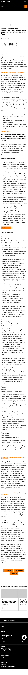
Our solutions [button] (19, 570)
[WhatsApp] (16, 44)
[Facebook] (2, 44)
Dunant (15, 120)
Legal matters (4, 657)
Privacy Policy (4, 662)
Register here (5, 228)
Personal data (4, 660)
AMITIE (22, 120)
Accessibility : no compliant (8, 666)
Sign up (24, 641)
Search (25, 6)
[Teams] (20, 44)
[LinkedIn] (5, 44)
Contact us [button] (14, 573)
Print (3, 49)
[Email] (9, 44)
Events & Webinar (7, 608)
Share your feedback (9, 620)
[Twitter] (12, 44)
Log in (3, 641)
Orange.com (4, 664)
